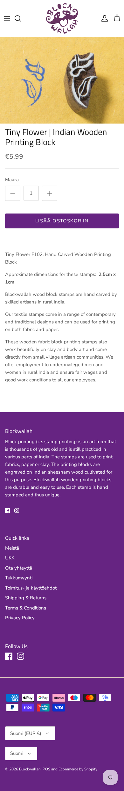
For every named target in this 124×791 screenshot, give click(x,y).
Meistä (12, 548)
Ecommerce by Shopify (78, 769)
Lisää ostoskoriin (61, 221)
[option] (62, 80)
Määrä (12, 179)
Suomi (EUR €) (25, 733)
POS (46, 769)
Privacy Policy (20, 618)
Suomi (16, 753)
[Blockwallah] (62, 18)
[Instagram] (16, 510)
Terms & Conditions (25, 608)
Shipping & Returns (25, 598)
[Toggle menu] (7, 18)
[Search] (21, 18)
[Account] (103, 18)
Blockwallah (30, 769)
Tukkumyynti (18, 578)
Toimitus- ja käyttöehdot (31, 588)
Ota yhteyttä (18, 568)
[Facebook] (7, 510)
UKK (9, 558)
